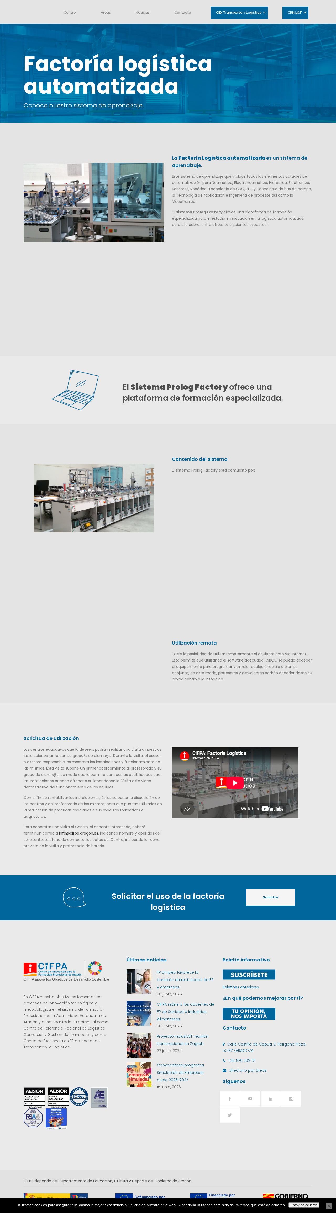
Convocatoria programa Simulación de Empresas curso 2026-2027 (180, 1072)
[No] (329, 1206)
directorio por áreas (248, 1070)
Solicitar (271, 897)
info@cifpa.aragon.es (78, 833)
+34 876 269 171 (241, 1060)
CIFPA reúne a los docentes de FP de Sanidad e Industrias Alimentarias (185, 1012)
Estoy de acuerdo (304, 1205)
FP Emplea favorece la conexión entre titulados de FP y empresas (185, 980)
